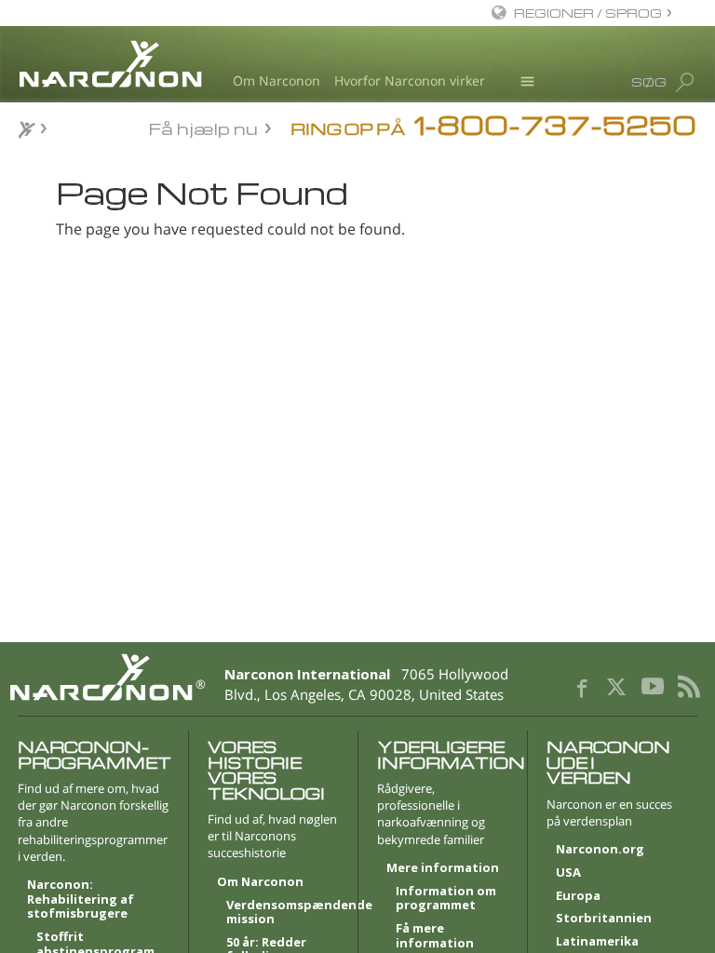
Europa (578, 896)
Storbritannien (604, 918)
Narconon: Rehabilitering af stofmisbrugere (80, 899)
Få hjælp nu (203, 127)
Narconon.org (600, 849)
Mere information (442, 868)
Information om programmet (446, 899)
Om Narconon (276, 80)
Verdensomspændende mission (282, 913)
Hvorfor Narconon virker (409, 80)
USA (568, 873)
